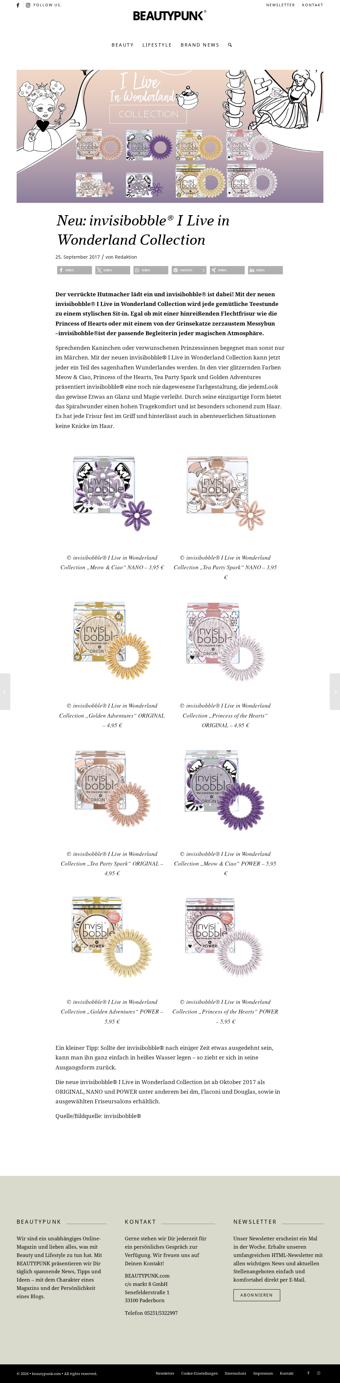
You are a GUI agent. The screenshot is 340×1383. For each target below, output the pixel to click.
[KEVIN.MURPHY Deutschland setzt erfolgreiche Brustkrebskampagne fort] (5, 691)
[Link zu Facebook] (18, 5)
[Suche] (228, 45)
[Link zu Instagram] (29, 5)
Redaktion (126, 257)
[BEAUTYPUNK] (170, 23)
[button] (74, 270)
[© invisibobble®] (170, 136)
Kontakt (312, 4)
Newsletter (280, 4)
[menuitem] (281, 5)
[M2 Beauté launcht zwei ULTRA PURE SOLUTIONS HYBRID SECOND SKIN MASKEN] (335, 691)
